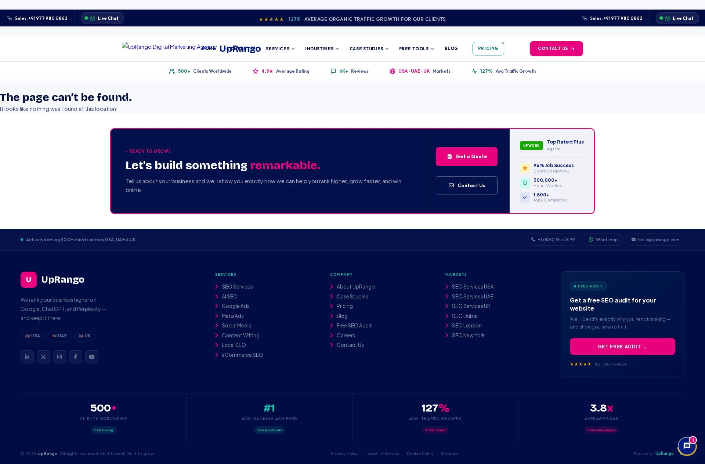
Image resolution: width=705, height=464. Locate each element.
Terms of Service (383, 453)
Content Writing (240, 335)
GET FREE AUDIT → (622, 346)
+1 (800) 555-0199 (556, 239)
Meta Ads (232, 316)
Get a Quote (471, 156)
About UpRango (355, 286)
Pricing (488, 48)
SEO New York (468, 335)
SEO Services (237, 286)
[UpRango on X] (43, 356)
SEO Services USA (472, 286)
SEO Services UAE (472, 296)
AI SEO (229, 296)
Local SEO (233, 345)
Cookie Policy (420, 453)
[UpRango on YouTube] (91, 356)
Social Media (236, 325)
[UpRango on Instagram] (59, 356)
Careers (345, 335)
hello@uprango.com (658, 239)
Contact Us (553, 48)
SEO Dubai (464, 316)
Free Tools (414, 48)
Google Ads (235, 306)
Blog (451, 48)
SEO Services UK (471, 306)
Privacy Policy (344, 453)
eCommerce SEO (242, 355)
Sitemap (449, 453)
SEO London (466, 325)
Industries (319, 48)
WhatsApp (607, 239)
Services (277, 48)
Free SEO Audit (354, 325)
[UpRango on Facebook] (75, 356)
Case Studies (366, 48)
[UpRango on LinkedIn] (27, 356)
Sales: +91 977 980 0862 (41, 18)
